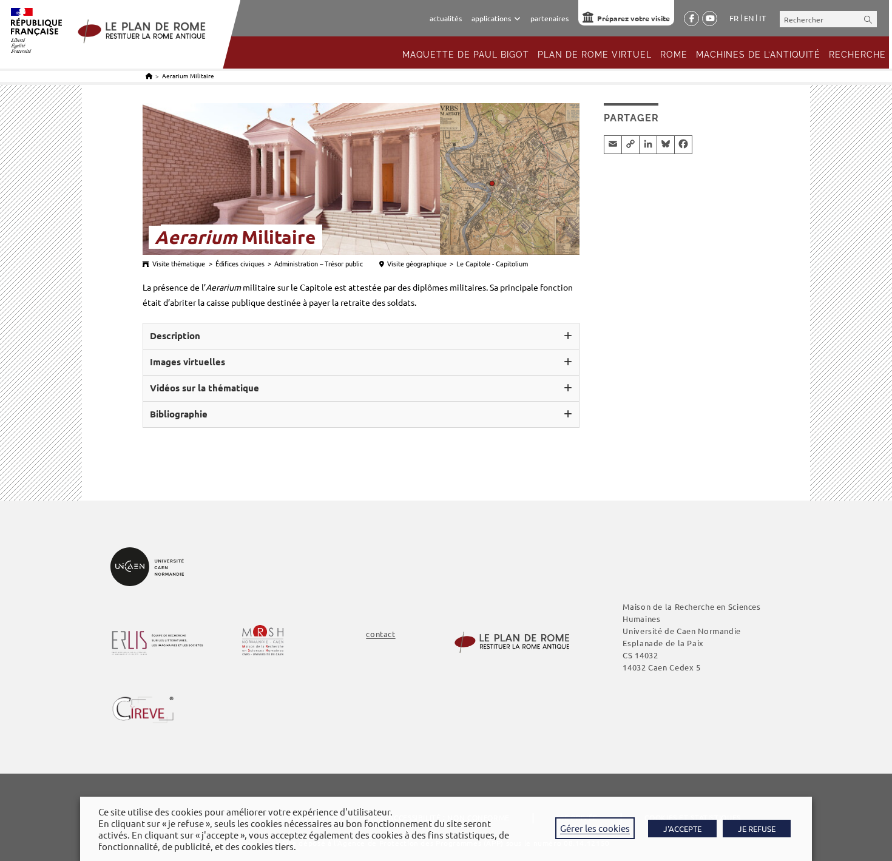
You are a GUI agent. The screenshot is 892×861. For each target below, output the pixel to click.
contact (380, 634)
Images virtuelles (187, 362)
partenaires (549, 18)
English (749, 18)
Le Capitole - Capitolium (492, 263)
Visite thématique (178, 263)
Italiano (762, 18)
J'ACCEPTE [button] (682, 828)
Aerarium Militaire (188, 75)
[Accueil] (149, 75)
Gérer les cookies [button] (595, 828)
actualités (446, 18)
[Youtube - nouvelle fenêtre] (709, 19)
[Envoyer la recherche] (868, 19)
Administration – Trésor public (318, 263)
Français (733, 18)
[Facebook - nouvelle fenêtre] (691, 19)
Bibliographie (179, 414)
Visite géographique (417, 263)
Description (175, 335)
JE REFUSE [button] (756, 828)
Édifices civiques (240, 263)
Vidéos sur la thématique (204, 388)
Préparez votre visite (633, 18)
